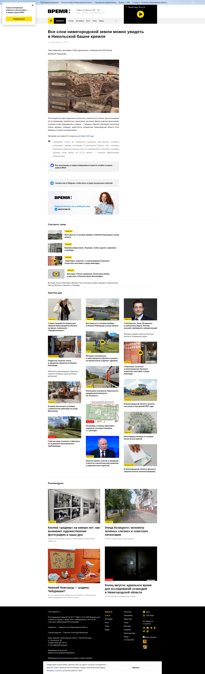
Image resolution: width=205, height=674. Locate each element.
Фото (107, 622)
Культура (127, 626)
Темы (107, 626)
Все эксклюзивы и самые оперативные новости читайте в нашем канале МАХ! (83, 166)
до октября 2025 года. (85, 136)
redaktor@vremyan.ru (60, 645)
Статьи (107, 615)
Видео (107, 630)
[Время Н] (59, 11)
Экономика (128, 615)
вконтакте (144, 628)
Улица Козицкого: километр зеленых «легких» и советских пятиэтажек (126, 528)
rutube (144, 631)
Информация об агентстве (57, 650)
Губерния (127, 630)
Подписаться (19, 19)
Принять (136, 668)
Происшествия (129, 633)
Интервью (109, 619)
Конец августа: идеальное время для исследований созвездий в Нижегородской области (128, 586)
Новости (108, 612)
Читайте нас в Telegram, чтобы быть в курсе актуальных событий (83, 183)
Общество (128, 619)
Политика (127, 612)
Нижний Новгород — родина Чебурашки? (68, 587)
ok (155, 628)
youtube (147, 628)
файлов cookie (53, 668)
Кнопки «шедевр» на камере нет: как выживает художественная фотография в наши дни (74, 528)
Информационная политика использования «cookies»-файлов (70, 658)
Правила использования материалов (61, 653)
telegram (151, 628)
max (147, 631)
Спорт (126, 622)
